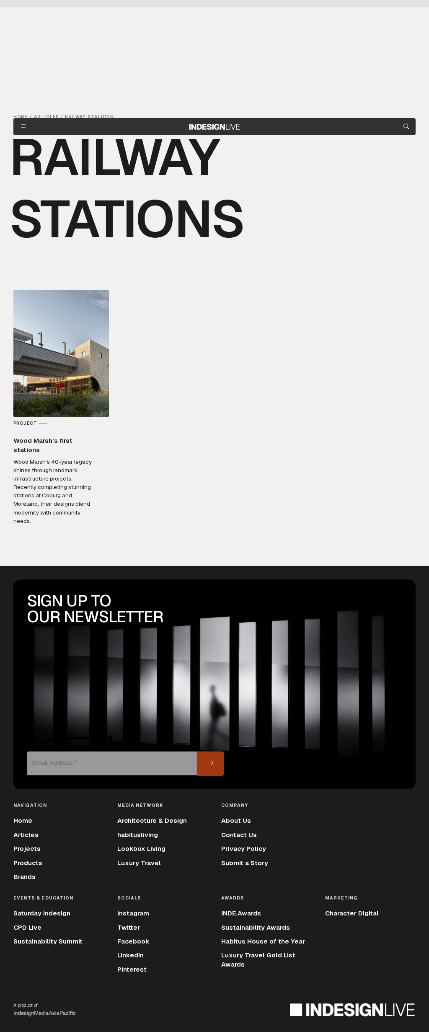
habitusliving (137, 835)
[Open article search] (406, 126)
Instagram (133, 913)
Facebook (133, 941)
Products (27, 863)
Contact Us (239, 835)
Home (22, 820)
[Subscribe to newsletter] (210, 763)
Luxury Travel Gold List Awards (258, 959)
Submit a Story (244, 863)
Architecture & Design (152, 820)
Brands (24, 877)
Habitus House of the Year (263, 941)
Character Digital (352, 913)
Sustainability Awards (255, 927)
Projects (27, 849)
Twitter (128, 927)
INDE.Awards (241, 913)
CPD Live (27, 927)
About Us (236, 820)
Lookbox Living (141, 849)
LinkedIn (130, 955)
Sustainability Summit (48, 941)
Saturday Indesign (41, 913)
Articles (26, 835)
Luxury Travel (139, 863)
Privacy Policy (243, 849)
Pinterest (132, 969)
